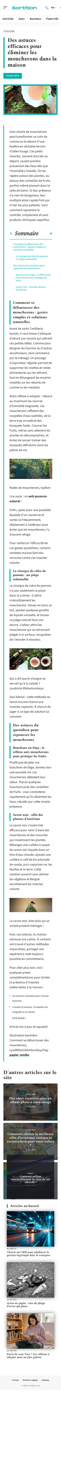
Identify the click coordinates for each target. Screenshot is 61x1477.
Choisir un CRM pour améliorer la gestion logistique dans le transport (28, 1253)
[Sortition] (24, 7)
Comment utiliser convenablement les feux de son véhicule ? (30, 1179)
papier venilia (19, 1055)
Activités (12, 1300)
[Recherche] (46, 7)
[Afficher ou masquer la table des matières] (45, 234)
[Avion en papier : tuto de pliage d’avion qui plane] (30, 1280)
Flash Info (12, 75)
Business (11, 1249)
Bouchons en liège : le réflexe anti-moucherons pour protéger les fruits (34, 277)
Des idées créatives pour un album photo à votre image (30, 1100)
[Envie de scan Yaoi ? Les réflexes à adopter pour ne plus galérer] (30, 1331)
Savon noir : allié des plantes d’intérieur (31, 288)
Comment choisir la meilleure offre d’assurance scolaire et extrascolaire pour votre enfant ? (30, 1139)
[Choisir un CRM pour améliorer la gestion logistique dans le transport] (30, 1229)
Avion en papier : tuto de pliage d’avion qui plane (26, 1304)
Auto (30, 1174)
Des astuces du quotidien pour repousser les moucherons (29, 267)
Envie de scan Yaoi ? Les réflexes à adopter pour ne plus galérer (28, 1355)
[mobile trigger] (6, 7)
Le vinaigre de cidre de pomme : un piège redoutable (32, 257)
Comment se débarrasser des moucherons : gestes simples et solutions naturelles (29, 247)
